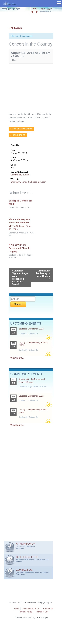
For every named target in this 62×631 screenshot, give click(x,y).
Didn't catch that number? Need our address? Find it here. (32, 572)
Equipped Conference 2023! (31, 329)
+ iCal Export (17, 135)
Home (16, 609)
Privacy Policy (25, 612)
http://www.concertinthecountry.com (28, 182)
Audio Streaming (45, 10)
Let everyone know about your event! (25, 546)
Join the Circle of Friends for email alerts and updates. (32, 559)
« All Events (15, 28)
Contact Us (48, 609)
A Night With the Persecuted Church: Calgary (19, 248)
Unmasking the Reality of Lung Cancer (42, 274)
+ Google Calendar (21, 129)
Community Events (19, 174)
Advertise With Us (31, 609)
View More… (17, 357)
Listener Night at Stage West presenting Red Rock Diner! (20, 277)
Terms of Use (42, 612)
